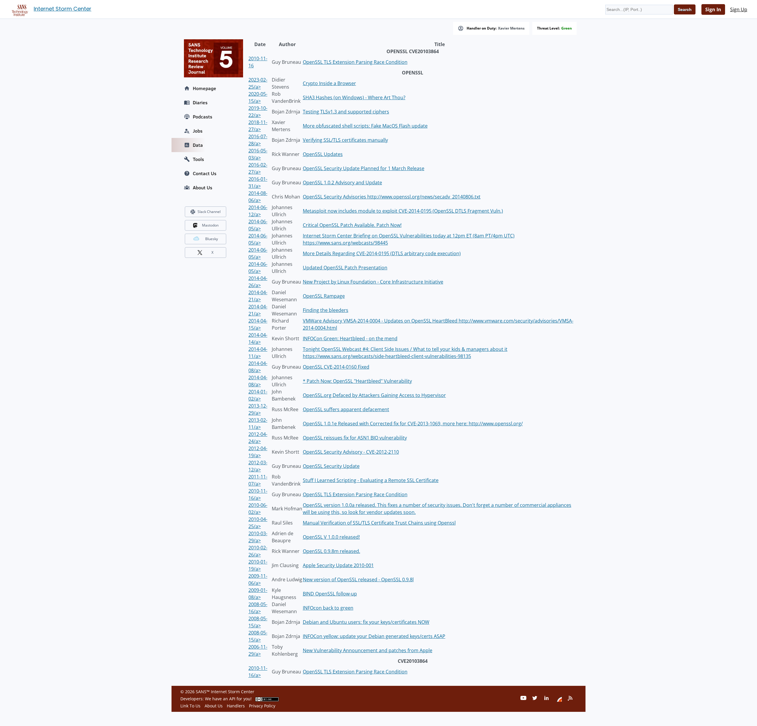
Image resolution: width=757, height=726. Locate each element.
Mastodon (210, 225)
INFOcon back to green (328, 608)
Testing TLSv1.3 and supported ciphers (346, 111)
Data (198, 145)
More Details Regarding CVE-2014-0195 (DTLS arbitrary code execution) (382, 253)
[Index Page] (19, 9)
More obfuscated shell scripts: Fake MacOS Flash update (365, 126)
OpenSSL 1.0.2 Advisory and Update (342, 182)
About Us (202, 187)
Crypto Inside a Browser (329, 83)
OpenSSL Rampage (324, 296)
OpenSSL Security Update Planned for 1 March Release (363, 168)
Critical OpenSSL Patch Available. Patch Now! (352, 225)
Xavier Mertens (511, 28)
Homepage (204, 88)
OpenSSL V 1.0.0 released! (331, 537)
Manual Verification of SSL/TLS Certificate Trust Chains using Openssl (379, 523)
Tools (198, 159)
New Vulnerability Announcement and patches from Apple (367, 650)
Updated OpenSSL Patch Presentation (345, 267)
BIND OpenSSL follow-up (330, 593)
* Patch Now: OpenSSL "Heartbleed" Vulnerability (357, 381)
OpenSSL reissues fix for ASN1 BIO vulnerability (355, 437)
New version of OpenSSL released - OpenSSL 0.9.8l (358, 579)
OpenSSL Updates (323, 154)
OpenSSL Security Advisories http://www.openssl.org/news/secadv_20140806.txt (392, 196)
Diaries (200, 102)
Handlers (236, 706)
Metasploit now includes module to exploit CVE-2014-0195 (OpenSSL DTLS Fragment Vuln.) (403, 211)
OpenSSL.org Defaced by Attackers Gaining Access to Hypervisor (374, 395)
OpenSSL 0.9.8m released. (331, 551)
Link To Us (190, 706)
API (232, 698)
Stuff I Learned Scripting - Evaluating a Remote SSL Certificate (371, 480)
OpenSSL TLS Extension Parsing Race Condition (355, 62)
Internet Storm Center (62, 8)
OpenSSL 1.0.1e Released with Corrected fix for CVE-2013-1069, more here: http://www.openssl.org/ (413, 423)
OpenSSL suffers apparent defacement (346, 409)
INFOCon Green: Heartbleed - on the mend (350, 338)
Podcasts (202, 116)
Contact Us (204, 173)
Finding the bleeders (325, 310)
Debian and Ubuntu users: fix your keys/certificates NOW (366, 622)
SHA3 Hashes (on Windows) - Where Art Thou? (354, 97)
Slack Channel (209, 211)
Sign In (713, 9)
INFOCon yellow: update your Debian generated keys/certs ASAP (374, 636)
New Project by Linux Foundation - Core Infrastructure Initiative (373, 282)
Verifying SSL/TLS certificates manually (345, 140)
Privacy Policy (262, 706)
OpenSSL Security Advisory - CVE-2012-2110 (351, 452)
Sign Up (738, 9)
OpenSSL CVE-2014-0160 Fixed (336, 367)
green (566, 28)
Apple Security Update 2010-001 (338, 565)
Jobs (198, 131)
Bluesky (211, 238)
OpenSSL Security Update (331, 466)
